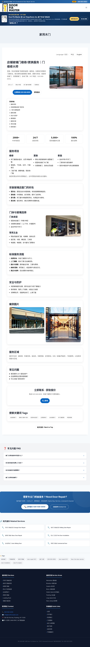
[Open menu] (86, 7)
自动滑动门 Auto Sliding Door (13, 543)
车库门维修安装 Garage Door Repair (15, 527)
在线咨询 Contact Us (59, 507)
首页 (48, 611)
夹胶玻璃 (69, 417)
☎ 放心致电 (84, 19)
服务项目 (13, 104)
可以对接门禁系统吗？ (18, 379)
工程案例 (49, 620)
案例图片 (13, 118)
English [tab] (79, 54)
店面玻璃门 (13, 417)
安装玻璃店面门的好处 (17, 107)
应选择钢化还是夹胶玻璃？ (20, 376)
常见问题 (13, 124)
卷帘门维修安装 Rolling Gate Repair (61, 527)
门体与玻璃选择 (15, 110)
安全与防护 (14, 115)
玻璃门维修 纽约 (23, 417)
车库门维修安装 (7, 580)
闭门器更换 (61, 417)
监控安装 (49, 629)
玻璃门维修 (6, 586)
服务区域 (13, 121)
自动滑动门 (6, 592)
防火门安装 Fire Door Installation (60, 535)
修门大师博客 (51, 623)
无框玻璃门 (44, 417)
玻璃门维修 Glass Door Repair (13, 535)
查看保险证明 (74, 19)
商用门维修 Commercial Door (59, 543)
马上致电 (45, 401)
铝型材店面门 (34, 417)
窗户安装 (49, 626)
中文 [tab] (72, 54)
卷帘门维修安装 (7, 583)
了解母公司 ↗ (13, 23)
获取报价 (37, 92)
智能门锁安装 (6, 601)
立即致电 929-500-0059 (22, 92)
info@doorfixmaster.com (11, 614)
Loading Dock (7, 598)
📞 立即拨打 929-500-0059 (34, 507)
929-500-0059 (82, 1)
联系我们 (13, 127)
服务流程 (13, 113)
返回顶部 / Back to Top (45, 427)
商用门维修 (6, 595)
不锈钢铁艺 (50, 632)
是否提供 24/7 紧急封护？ (19, 374)
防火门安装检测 (7, 589)
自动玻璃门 (52, 417)
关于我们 (49, 614)
